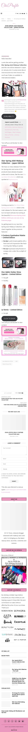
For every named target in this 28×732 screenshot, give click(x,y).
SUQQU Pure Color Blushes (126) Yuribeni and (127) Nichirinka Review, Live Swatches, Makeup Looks (19, 681)
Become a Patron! (7, 555)
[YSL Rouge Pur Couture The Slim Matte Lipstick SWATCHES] (5, 695)
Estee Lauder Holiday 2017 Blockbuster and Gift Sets (13, 711)
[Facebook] (5, 721)
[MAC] (20, 628)
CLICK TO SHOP (9, 318)
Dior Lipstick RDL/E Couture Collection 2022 (18, 661)
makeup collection (6, 364)
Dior (16, 361)
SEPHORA (8, 127)
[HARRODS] (7, 621)
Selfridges (8, 132)
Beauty (9, 18)
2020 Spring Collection (7, 361)
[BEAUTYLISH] (7, 627)
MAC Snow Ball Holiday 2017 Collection (18, 702)
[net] (20, 639)
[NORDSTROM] (7, 610)
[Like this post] (16, 393)
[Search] (26, 13)
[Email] (24, 13)
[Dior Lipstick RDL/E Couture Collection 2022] (14, 422)
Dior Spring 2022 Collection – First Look (19, 670)
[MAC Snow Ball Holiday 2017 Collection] (5, 704)
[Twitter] (17, 13)
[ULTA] (7, 616)
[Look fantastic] (7, 634)
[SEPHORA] (19, 610)
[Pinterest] (20, 13)
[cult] (7, 639)
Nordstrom (8, 130)
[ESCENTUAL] (20, 621)
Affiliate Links (5, 56)
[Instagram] (19, 13)
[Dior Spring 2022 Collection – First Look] (5, 672)
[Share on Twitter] (19, 393)
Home (2, 18)
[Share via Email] (22, 393)
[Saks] (20, 634)
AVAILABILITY (9, 116)
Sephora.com (13, 179)
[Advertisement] (14, 42)
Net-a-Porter (9, 135)
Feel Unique (16, 132)
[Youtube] (22, 13)
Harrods (15, 130)
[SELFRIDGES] (20, 616)
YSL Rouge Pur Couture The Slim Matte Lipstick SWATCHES (18, 694)
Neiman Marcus (17, 127)
